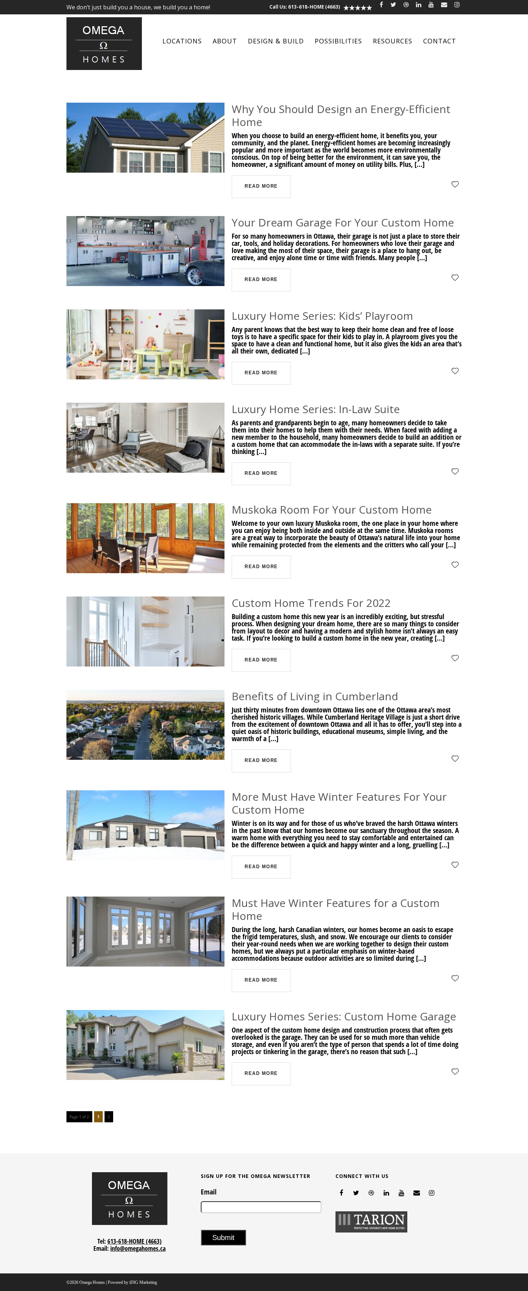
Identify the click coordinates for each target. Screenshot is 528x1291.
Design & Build (276, 41)
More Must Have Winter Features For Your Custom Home (339, 803)
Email (209, 1192)
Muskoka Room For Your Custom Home (332, 509)
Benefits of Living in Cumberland (315, 696)
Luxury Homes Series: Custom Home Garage (344, 1016)
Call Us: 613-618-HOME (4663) (304, 7)
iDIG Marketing (143, 1282)
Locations (182, 41)
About (225, 41)
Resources (392, 41)
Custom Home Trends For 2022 (311, 602)
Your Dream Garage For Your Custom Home (343, 222)
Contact (439, 41)
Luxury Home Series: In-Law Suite (316, 409)
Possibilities (338, 41)
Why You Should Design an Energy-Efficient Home (341, 115)
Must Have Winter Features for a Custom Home (336, 909)
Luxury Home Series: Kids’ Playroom (322, 315)
